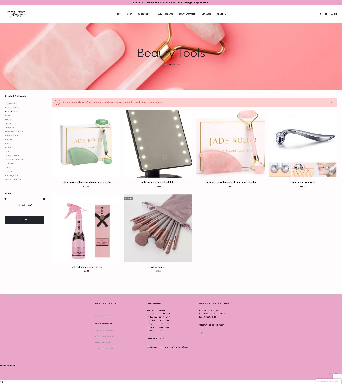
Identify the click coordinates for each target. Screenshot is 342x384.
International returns (103, 342)
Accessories (10, 103)
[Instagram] (201, 332)
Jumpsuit (9, 127)
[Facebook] (323, 374)
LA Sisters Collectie (14, 131)
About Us (221, 14)
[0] (332, 14)
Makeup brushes (158, 267)
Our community (101, 316)
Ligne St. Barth (11, 135)
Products (9, 147)
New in (8, 143)
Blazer (8, 115)
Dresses (9, 119)
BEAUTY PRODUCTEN (164, 14)
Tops (7, 167)
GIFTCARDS (206, 14)
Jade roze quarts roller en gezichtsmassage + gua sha (230, 182)
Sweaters (9, 163)
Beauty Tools (11, 111)
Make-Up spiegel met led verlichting (158, 182)
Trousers (9, 171)
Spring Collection (13, 155)
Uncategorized (12, 175)
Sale (7, 151)
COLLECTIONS (144, 14)
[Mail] (336, 374)
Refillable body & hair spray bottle (86, 267)
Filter (24, 219)
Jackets (9, 123)
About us (98, 310)
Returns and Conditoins (104, 336)
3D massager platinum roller (302, 182)
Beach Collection (13, 107)
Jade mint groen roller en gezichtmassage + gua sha (86, 182)
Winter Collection (13, 179)
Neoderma (10, 139)
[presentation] (53, 143)
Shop (129, 14)
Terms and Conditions (104, 330)
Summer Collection (14, 159)
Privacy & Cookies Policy (104, 348)
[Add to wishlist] (117, 113)
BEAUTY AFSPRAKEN (187, 14)
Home (118, 14)
